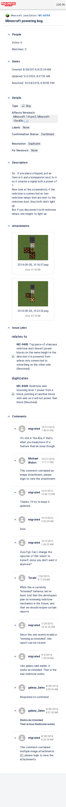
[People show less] (8, 34)
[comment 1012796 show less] (15, 687)
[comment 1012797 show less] (15, 656)
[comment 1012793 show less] (15, 738)
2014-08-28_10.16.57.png (33, 264)
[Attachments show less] (8, 226)
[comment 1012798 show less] (15, 625)
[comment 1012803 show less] (15, 460)
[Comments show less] (8, 416)
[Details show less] (8, 98)
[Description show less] (8, 162)
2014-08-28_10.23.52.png (33, 310)
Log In (60, 4)
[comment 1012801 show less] (15, 519)
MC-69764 (44, 15)
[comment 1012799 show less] (15, 578)
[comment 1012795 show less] (15, 710)
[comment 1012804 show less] (15, 428)
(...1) (26, 121)
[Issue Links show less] (8, 327)
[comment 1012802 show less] (15, 492)
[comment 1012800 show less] (15, 542)
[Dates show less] (8, 61)
